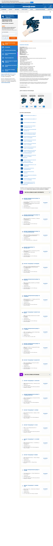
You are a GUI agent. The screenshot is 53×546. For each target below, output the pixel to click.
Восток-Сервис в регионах (32, 374)
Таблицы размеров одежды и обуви (46, 17)
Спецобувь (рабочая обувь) (10, 50)
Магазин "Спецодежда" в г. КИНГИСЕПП (31, 380)
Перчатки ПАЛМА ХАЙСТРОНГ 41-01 (41, 96)
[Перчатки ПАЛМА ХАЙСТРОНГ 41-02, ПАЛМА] (32, 101)
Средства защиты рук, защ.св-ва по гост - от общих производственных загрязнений (28, 161)
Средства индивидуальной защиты (10, 54)
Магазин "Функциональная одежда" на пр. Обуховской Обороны (32, 232)
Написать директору (48, 4)
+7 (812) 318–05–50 (11, 4)
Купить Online (24, 9)
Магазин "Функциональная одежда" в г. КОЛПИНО (31, 329)
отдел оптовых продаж (5, 82)
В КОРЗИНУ (14, 37)
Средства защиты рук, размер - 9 (30, 122)
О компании (3, 9)
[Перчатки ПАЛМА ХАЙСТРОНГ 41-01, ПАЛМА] (40, 101)
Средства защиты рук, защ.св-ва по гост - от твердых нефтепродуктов (28, 156)
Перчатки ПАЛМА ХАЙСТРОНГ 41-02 (32, 96)
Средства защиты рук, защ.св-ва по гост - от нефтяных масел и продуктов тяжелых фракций (28, 151)
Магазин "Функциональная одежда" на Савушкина (32, 296)
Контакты (50, 9)
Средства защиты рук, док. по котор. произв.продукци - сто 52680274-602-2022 (28, 183)
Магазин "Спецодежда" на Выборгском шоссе (32, 312)
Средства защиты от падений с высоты (11, 62)
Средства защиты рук (9, 57)
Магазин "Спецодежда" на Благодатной (29, 247)
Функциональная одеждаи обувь (10, 43)
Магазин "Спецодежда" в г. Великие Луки (31, 486)
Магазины (17, 9)
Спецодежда (7, 47)
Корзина (50, 6)
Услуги (31, 9)
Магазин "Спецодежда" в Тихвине (31, 454)
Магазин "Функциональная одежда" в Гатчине (31, 470)
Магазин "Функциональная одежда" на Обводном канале (32, 199)
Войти (45, 7)
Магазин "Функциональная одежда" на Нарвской (32, 279)
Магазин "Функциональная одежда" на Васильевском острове (32, 215)
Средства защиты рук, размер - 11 (30, 115)
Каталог (10, 9)
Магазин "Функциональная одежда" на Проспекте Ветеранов (32, 344)
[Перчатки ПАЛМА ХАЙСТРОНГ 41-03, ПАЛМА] (23, 101)
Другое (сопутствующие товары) (10, 70)
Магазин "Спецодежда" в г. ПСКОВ (31, 424)
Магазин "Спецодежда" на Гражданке (31, 263)
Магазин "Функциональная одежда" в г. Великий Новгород (31, 395)
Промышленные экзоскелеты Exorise (11, 66)
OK (31, 2)
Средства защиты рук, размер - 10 (30, 118)
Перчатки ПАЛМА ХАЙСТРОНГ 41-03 (24, 96)
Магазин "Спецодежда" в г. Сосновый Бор (31, 439)
